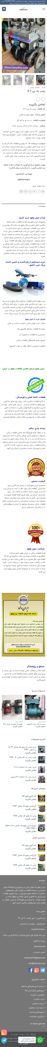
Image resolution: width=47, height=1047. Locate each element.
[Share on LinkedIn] (21, 191)
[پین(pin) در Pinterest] (26, 191)
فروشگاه (33, 1034)
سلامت (25, 491)
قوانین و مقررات (37, 995)
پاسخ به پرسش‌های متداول (32, 986)
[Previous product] (38, 99)
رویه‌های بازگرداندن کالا (34, 990)
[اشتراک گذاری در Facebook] (39, 191)
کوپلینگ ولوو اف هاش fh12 (12, 724)
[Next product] (43, 99)
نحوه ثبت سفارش (36, 1007)
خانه (43, 87)
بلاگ (27, 1034)
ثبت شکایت (39, 999)
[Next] (4, 45)
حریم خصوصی (38, 1003)
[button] (43, 9)
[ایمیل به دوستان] (30, 191)
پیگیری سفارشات (36, 1016)
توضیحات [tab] (41, 206)
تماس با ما (14, 1034)
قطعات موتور (35, 87)
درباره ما (22, 1034)
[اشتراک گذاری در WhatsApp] (43, 191)
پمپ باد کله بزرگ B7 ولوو (36, 724)
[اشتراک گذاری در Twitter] (34, 191)
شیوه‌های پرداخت (36, 1012)
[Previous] (41, 45)
